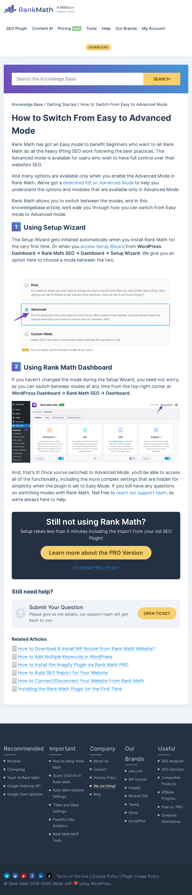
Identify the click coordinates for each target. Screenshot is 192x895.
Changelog (16, 769)
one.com (135, 771)
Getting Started (61, 104)
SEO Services (173, 769)
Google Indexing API (23, 786)
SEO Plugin (16, 28)
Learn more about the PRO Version (96, 552)
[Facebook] (32, 876)
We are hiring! (105, 786)
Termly (134, 804)
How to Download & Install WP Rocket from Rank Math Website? (86, 648)
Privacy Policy (105, 777)
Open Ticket (157, 613)
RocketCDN (138, 796)
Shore (133, 812)
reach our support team (141, 492)
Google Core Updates (24, 794)
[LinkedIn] (41, 876)
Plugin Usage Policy (141, 876)
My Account (153, 28)
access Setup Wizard (102, 246)
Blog (97, 794)
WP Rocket (137, 779)
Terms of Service (72, 876)
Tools (91, 28)
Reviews (14, 761)
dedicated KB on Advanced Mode (98, 182)
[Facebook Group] (15, 876)
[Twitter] (7, 876)
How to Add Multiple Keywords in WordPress (65, 656)
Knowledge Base (27, 104)
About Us (101, 761)
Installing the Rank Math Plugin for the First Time (70, 688)
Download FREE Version (96, 567)
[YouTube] (24, 876)
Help (106, 28)
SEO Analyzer (173, 761)
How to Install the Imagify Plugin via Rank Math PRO (73, 664)
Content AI (42, 28)
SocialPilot (136, 821)
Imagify (134, 787)
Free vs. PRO (172, 807)
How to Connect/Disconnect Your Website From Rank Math (81, 680)
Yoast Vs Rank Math (23, 777)
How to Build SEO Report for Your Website (63, 672)
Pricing (64, 28)
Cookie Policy (105, 876)
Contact (100, 769)
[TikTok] (49, 876)
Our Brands (126, 28)
